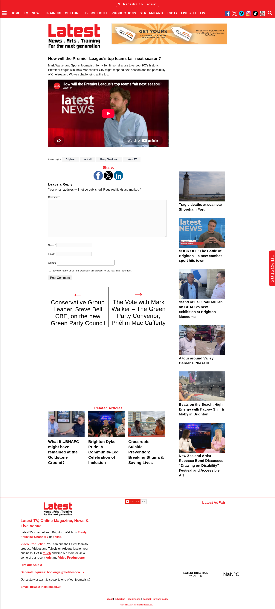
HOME (15, 13)
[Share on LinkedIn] (118, 179)
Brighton (70, 159)
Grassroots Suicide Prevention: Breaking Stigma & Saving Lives (146, 452)
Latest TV (132, 159)
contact (147, 599)
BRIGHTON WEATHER (213, 574)
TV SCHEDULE (96, 13)
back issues (134, 599)
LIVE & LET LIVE (194, 13)
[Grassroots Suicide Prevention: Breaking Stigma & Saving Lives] (146, 424)
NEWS (37, 13)
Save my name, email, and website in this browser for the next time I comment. (92, 270)
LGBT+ (172, 13)
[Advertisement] (108, 369)
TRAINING (53, 13)
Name (52, 245)
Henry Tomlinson (109, 159)
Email (51, 254)
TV (26, 13)
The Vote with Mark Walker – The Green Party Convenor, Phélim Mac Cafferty (138, 312)
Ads (49, 557)
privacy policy (160, 599)
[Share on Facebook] (98, 179)
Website (52, 263)
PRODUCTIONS (124, 13)
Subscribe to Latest (137, 4)
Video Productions (71, 557)
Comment (53, 197)
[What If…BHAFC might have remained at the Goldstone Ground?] (66, 424)
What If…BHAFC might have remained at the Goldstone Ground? (63, 452)
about (110, 599)
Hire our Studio (31, 565)
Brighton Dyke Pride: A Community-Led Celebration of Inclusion (103, 452)
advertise (120, 599)
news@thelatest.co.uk (45, 586)
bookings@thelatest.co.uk (65, 572)
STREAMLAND (151, 13)
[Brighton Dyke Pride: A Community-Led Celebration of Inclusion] (106, 424)
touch (47, 553)
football (87, 159)
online (57, 536)
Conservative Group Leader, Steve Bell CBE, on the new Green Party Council (78, 312)
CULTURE (73, 13)
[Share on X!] (108, 179)
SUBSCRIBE (272, 268)
